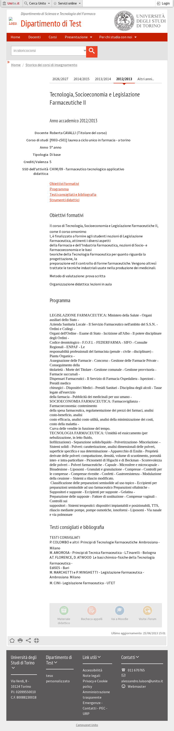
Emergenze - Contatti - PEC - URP (95, 708)
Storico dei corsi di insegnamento (51, 65)
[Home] (13, 23)
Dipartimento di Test (51, 23)
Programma (59, 189)
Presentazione (76, 37)
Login (166, 3)
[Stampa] (20, 641)
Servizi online (67, 3)
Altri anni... (146, 79)
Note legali (91, 675)
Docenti (34, 37)
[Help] (36, 641)
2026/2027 (60, 79)
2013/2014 (103, 79)
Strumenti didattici (64, 200)
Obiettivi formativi (64, 183)
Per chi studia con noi (115, 37)
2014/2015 (81, 79)
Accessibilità (92, 670)
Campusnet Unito (87, 725)
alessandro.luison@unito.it (142, 681)
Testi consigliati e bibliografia (73, 194)
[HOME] (12, 641)
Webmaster (137, 686)
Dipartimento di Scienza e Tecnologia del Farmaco (58, 13)
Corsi (53, 37)
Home (15, 37)
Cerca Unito (37, 3)
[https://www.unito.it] (139, 30)
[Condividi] (28, 641)
